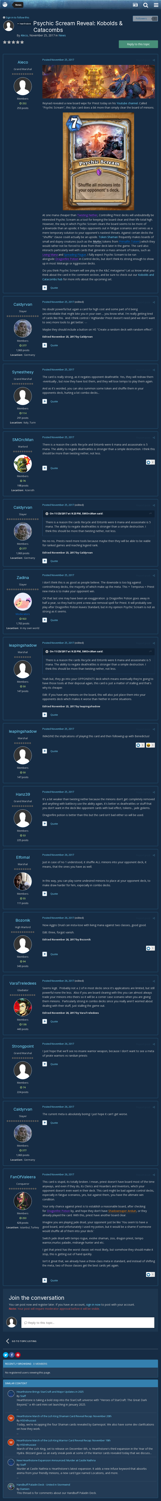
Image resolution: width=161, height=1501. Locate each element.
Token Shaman (108, 237)
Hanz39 (23, 794)
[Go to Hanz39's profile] (23, 818)
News (62, 35)
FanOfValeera (23, 1177)
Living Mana (50, 254)
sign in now (93, 1304)
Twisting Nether (87, 215)
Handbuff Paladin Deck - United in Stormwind (43, 1484)
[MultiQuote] (44, 287)
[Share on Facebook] (12, 1355)
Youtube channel (127, 103)
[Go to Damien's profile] (11, 1486)
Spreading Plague (75, 254)
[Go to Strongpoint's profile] (23, 1070)
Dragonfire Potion (66, 259)
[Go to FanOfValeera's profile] (23, 1201)
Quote (54, 287)
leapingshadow (23, 645)
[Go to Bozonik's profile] (23, 944)
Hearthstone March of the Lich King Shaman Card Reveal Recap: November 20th (64, 1416)
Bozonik (23, 920)
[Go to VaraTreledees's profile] (23, 1007)
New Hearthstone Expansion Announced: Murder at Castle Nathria (56, 1460)
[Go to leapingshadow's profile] (23, 669)
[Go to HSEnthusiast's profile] (11, 1418)
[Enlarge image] (98, 81)
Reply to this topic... (40, 1323)
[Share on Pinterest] (18, 1355)
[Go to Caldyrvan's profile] (23, 328)
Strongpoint (23, 1046)
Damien (24, 1489)
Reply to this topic (138, 44)
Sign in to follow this (17, 17)
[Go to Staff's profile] (11, 1393)
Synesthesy (23, 372)
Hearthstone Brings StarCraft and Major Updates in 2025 (50, 1391)
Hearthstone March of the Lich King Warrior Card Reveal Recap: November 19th (64, 1440)
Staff (23, 1396)
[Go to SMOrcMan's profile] (23, 464)
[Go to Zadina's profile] (23, 602)
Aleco (24, 35)
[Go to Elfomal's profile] (23, 881)
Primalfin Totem (129, 241)
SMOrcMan (22, 439)
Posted (58, 59)
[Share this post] (154, 60)
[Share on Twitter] (5, 1355)
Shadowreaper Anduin (122, 1211)
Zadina (23, 577)
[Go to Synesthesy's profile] (23, 396)
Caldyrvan (23, 304)
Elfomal (23, 857)
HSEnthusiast (28, 1420)
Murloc (97, 241)
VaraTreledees (22, 983)
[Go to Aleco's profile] (8, 26)
